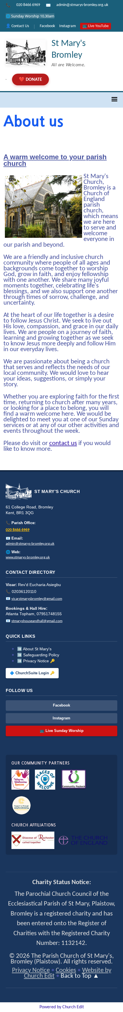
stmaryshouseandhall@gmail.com (36, 621)
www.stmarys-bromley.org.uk (28, 557)
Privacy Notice (31, 970)
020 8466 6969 (28, 5)
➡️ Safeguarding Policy (38, 655)
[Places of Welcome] (45, 780)
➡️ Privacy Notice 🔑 (36, 661)
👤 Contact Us (17, 26)
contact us (63, 443)
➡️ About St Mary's (34, 649)
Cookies (66, 970)
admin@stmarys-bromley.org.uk (82, 5)
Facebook (47, 26)
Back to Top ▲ (80, 976)
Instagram (67, 26)
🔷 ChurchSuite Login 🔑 (32, 673)
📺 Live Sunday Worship (62, 731)
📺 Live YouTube (95, 26)
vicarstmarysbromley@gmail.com (36, 599)
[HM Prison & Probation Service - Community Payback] (73, 780)
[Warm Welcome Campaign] (20, 780)
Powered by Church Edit (61, 1007)
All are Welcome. (68, 65)
